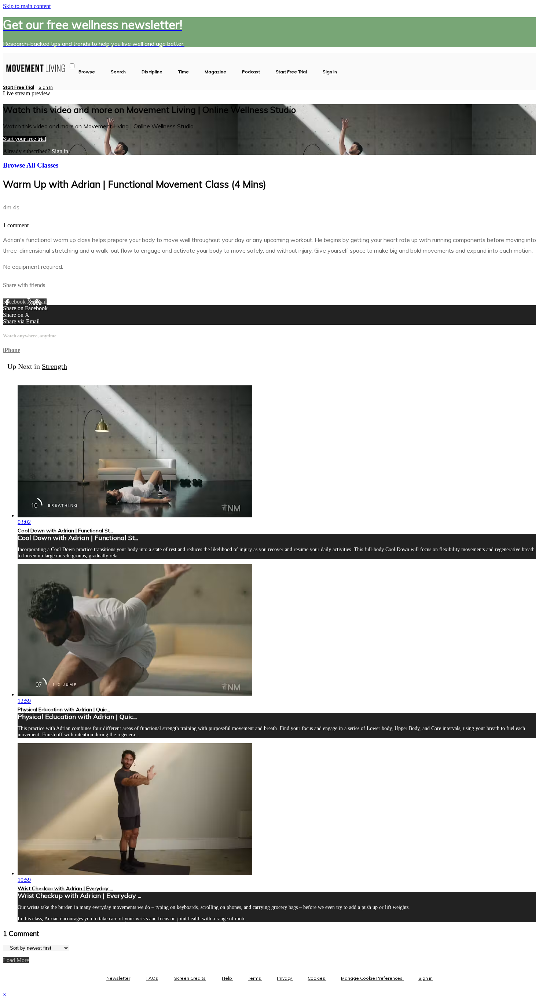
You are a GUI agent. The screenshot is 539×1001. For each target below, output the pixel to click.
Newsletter (118, 978)
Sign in (330, 72)
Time (183, 72)
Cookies (317, 978)
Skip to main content (27, 6)
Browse (86, 72)
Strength (54, 366)
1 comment (16, 225)
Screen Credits (190, 978)
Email (40, 301)
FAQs (152, 978)
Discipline (152, 72)
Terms (255, 978)
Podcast (251, 72)
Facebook (15, 301)
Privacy (285, 978)
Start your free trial (24, 139)
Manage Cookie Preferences (372, 978)
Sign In (45, 87)
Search (118, 72)
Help (227, 978)
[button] (72, 65)
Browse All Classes (30, 165)
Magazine (215, 72)
